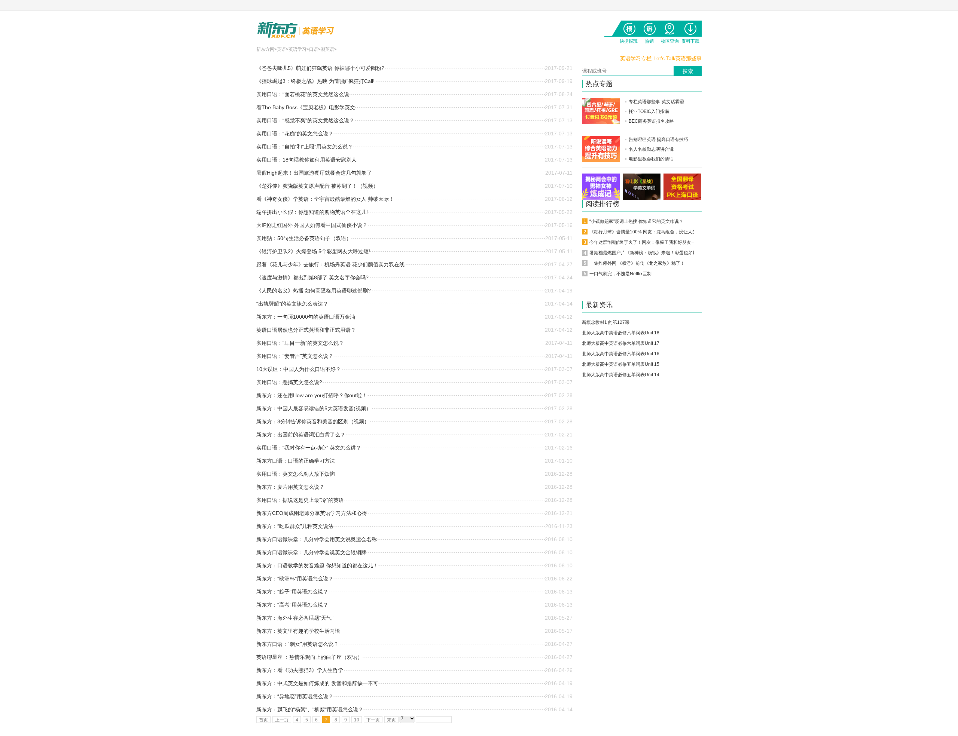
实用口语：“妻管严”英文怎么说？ (294, 356)
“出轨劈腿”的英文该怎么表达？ (292, 304)
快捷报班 (628, 27)
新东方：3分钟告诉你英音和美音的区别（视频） (312, 421)
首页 (263, 720)
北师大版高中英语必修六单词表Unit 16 (620, 353)
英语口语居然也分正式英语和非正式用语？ (306, 330)
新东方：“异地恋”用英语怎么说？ (294, 696)
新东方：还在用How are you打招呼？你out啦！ (311, 395)
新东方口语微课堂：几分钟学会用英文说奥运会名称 (316, 539)
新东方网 (265, 49)
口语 (313, 49)
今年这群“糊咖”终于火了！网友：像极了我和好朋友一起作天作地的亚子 (660, 242)
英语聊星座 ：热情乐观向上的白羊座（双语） (309, 657)
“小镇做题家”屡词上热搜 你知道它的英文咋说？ (636, 221)
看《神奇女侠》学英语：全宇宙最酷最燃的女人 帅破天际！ (325, 199)
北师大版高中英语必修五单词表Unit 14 (620, 374)
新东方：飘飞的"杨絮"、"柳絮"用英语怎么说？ (309, 709)
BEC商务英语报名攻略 (651, 121)
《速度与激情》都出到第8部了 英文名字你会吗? (312, 277)
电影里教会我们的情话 (651, 159)
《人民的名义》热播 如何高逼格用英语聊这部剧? (313, 291)
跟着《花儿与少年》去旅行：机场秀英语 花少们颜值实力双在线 (330, 264)
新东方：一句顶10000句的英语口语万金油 (305, 317)
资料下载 (690, 27)
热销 (649, 27)
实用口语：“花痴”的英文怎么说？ (294, 134)
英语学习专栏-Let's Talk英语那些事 (661, 58)
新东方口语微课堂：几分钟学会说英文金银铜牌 (311, 552)
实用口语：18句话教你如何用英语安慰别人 (306, 160)
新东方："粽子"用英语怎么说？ (292, 592)
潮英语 (327, 49)
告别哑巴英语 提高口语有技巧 (658, 139)
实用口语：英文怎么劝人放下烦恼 (295, 474)
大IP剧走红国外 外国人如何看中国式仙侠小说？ (311, 225)
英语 (281, 49)
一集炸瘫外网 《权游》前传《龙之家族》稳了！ (637, 263)
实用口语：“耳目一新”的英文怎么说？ (300, 343)
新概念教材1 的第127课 (605, 322)
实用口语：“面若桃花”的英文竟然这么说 (302, 94)
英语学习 (297, 49)
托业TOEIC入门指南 (649, 111)
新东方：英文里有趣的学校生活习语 (298, 631)
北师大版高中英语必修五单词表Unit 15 (620, 364)
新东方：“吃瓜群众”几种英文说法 (294, 526)
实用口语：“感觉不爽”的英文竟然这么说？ (305, 120)
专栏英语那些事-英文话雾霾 (656, 101)
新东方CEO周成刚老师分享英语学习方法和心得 (311, 513)
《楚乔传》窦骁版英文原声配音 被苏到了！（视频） (317, 186)
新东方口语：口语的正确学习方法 (295, 461)
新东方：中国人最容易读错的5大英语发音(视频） (313, 408)
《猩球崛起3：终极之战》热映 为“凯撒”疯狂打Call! (315, 81)
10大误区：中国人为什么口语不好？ (298, 369)
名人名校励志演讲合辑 (651, 149)
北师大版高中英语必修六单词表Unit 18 (620, 332)
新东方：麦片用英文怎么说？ (290, 487)
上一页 (282, 720)
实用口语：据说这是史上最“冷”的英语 (300, 500)
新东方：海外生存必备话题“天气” (294, 618)
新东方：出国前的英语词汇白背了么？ (300, 435)
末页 (391, 720)
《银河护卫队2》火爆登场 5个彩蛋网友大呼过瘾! (313, 251)
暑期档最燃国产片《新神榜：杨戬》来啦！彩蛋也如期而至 (647, 252)
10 (356, 720)
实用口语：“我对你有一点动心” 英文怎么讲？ (308, 448)
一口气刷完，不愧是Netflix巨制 (620, 273)
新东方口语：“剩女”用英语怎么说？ (297, 644)
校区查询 (670, 27)
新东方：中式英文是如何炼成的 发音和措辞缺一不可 (317, 683)
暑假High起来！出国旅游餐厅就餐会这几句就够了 (314, 173)
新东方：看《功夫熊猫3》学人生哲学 (299, 670)
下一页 (373, 720)
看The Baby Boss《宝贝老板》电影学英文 (305, 107)
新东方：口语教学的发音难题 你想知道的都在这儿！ (317, 565)
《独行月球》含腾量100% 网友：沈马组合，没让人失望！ (647, 231)
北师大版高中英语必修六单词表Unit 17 (620, 343)
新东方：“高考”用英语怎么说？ (292, 605)
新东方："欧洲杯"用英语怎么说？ (294, 579)
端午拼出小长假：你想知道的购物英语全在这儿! (312, 212)
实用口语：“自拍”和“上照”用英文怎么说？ (304, 147)
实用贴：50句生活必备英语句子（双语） (303, 238)
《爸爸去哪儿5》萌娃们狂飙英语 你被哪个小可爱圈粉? (320, 68)
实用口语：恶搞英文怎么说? (289, 382)
